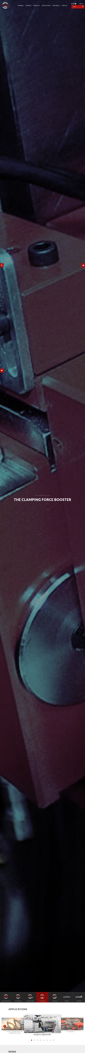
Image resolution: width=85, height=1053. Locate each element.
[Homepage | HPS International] (6, 5)
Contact (64, 5)
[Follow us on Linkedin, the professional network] (72, 4)
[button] (4, 1026)
